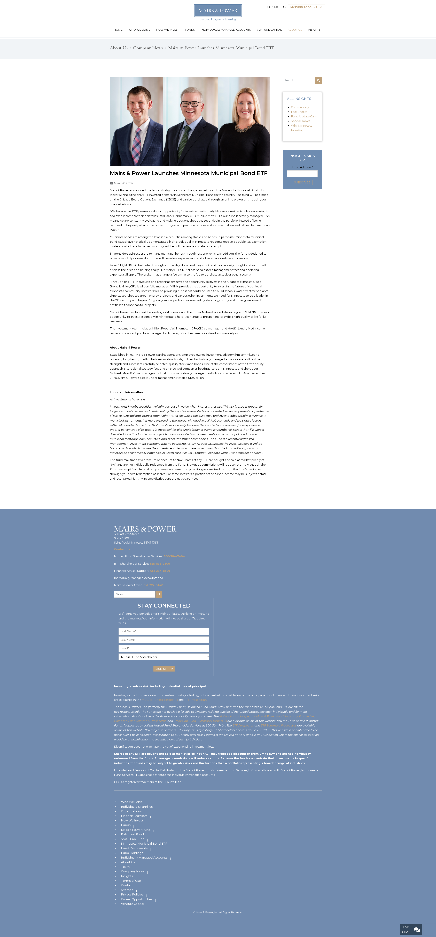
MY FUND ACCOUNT (303, 7)
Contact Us (122, 549)
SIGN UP (161, 669)
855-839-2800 (160, 563)
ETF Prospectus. (195, 699)
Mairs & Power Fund (135, 829)
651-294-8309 (160, 570)
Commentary (300, 107)
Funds (126, 825)
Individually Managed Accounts (144, 857)
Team (125, 866)
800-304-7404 (174, 556)
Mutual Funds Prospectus (160, 699)
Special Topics (300, 121)
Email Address (302, 167)
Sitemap (127, 890)
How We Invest (132, 820)
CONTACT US (276, 7)
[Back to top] (428, 918)
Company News (133, 871)
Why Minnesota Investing (301, 128)
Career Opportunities (136, 899)
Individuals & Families (137, 806)
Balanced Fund (132, 834)
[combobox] (299, 80)
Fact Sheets (299, 112)
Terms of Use (131, 880)
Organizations (131, 811)
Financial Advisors (134, 816)
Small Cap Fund (133, 839)
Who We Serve (132, 802)
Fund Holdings (132, 853)
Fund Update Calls (304, 116)
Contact (127, 885)
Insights (127, 876)
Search (318, 80)
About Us (128, 862)
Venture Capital (132, 904)
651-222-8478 (153, 585)
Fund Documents (134, 848)
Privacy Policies (132, 894)
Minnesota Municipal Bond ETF (144, 843)
